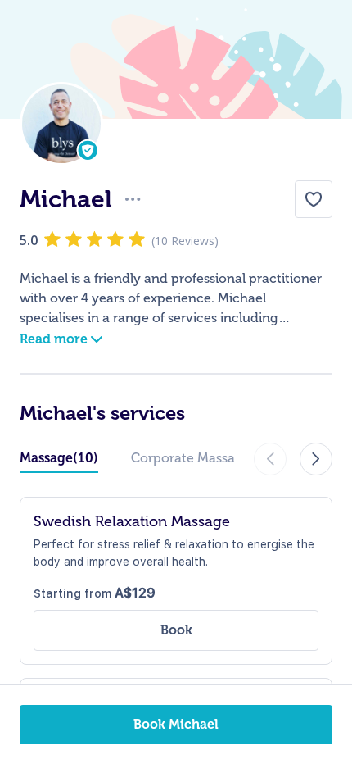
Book (176, 630)
